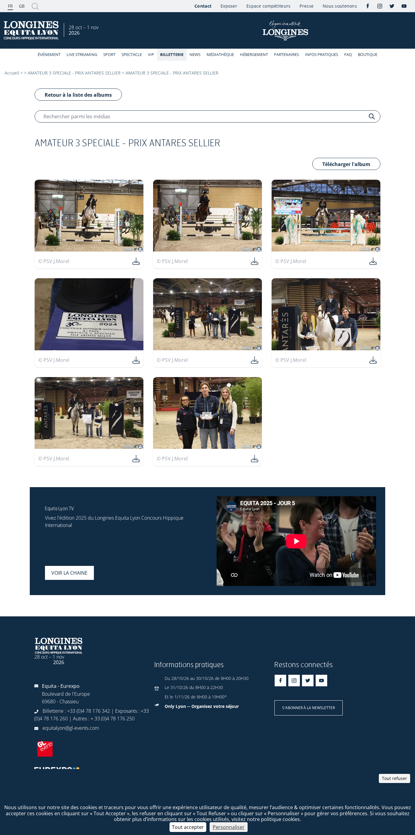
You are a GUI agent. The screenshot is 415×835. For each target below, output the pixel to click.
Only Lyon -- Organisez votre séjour (202, 706)
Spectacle (132, 54)
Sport (109, 54)
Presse (307, 6)
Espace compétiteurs (268, 6)
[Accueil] (32, 30)
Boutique (367, 54)
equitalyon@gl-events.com (71, 728)
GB (22, 6)
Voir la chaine (69, 573)
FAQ (348, 54)
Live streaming (82, 54)
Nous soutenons (340, 6)
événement (49, 54)
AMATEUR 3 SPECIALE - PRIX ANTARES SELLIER (74, 73)
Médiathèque (220, 54)
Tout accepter (188, 827)
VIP (151, 54)
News (195, 54)
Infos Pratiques (321, 54)
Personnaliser (229, 827)
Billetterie (171, 54)
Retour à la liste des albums (78, 95)
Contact (202, 6)
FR (10, 6)
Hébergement (254, 54)
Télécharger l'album (346, 164)
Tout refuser (394, 778)
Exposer (229, 6)
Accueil (12, 73)
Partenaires (286, 54)
